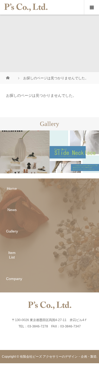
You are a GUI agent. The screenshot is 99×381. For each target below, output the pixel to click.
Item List (12, 255)
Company (12, 279)
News (12, 210)
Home (12, 188)
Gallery (12, 231)
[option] (25, 151)
